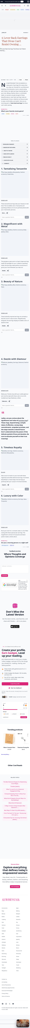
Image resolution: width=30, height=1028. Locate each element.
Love (3, 9)
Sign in (3, 692)
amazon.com (4, 390)
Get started (23, 717)
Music (17, 948)
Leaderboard (5, 717)
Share (26, 79)
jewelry (4, 32)
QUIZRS (28, 115)
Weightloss (4, 970)
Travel (17, 965)
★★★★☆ (25, 32)
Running (4, 956)
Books (3, 916)
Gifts (3, 933)
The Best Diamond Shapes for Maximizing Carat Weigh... (15, 782)
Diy (17, 922)
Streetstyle (4, 962)
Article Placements (6, 985)
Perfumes (18, 953)
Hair (17, 933)
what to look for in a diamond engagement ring (15, 790)
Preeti (4, 79)
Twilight (4, 968)
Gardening (18, 930)
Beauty (3, 913)
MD (15, 79)
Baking (18, 911)
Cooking (4, 919)
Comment (4, 575)
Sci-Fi (17, 113)
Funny (17, 928)
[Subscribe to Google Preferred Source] (9, 584)
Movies (3, 948)
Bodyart (7, 9)
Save (20, 79)
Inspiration (19, 936)
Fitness (18, 925)
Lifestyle (4, 942)
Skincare (4, 959)
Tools (17, 970)
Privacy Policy (5, 993)
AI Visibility (4, 982)
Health (3, 936)
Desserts (18, 919)
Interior (3, 939)
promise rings (22, 420)
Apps (17, 908)
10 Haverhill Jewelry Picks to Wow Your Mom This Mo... (15, 794)
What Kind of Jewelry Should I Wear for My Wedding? (15, 799)
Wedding (27, 9)
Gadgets (4, 930)
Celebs (17, 916)
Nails (3, 950)
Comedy (7, 113)
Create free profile (15, 683)
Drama (12, 113)
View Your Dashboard (16, 688)
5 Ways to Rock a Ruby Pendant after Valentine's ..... (15, 806)
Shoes (17, 956)
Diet (3, 922)
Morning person (5, 545)
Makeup (4, 945)
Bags (3, 911)
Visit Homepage (15, 886)
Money (17, 945)
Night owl (12, 545)
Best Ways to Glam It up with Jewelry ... (15, 810)
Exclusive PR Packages (7, 990)
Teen (3, 965)
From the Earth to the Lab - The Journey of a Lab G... (15, 814)
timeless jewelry (15, 786)
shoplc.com (4, 200)
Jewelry (18, 939)
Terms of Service (6, 996)
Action (3, 113)
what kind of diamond (15, 803)
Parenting (4, 953)
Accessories (12, 9)
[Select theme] (24, 5)
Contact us (4, 979)
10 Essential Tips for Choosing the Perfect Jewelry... (15, 818)
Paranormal (19, 950)
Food (18, 9)
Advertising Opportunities (8, 987)
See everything (5, 754)
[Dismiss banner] (27, 580)
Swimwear (18, 962)
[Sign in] (28, 6)
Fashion (22, 9)
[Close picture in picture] (17, 1020)
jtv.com (3, 472)
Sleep (17, 959)
